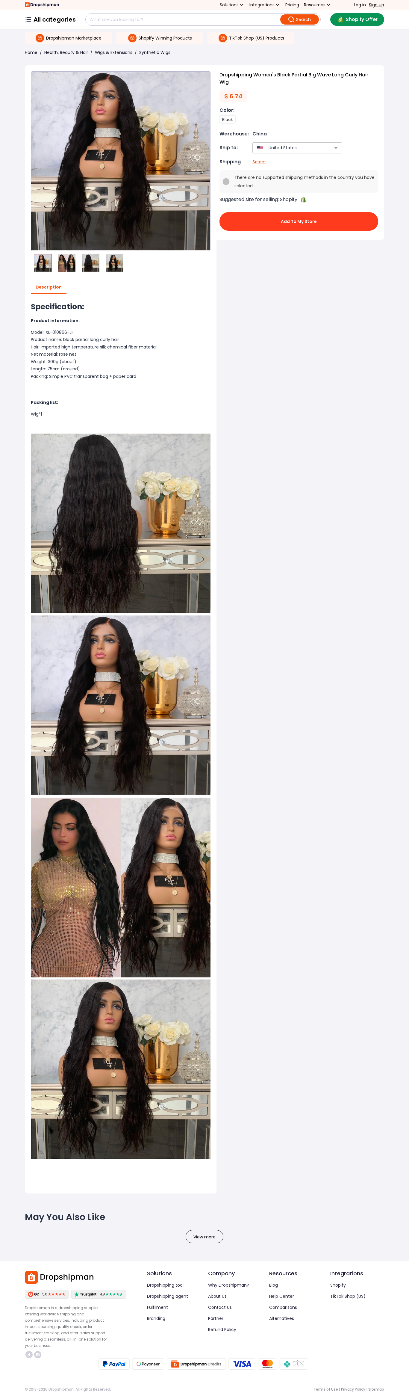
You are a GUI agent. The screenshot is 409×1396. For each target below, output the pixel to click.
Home (31, 52)
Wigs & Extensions (113, 52)
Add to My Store (299, 221)
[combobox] (288, 148)
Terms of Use (325, 1389)
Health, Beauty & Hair (66, 52)
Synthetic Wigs (154, 52)
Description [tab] (49, 287)
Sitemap (376, 1389)
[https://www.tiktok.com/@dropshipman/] (29, 1354)
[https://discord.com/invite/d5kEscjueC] (37, 1354)
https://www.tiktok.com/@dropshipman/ (29, 1354)
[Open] (336, 148)
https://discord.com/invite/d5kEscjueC (38, 1354)
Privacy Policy (353, 1389)
